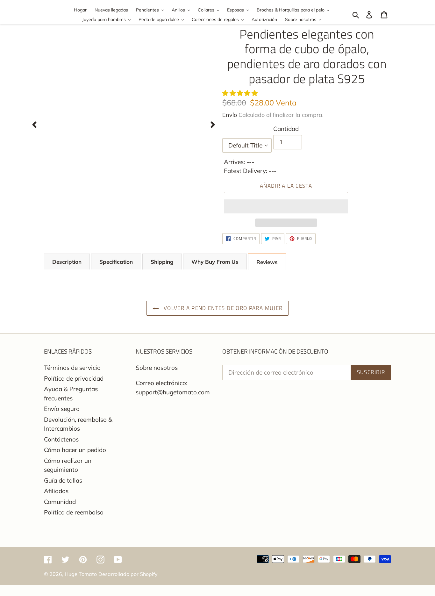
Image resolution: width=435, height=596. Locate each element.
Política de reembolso (73, 512)
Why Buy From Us (215, 261)
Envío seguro (62, 409)
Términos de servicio (72, 367)
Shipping (162, 261)
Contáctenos (61, 439)
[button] (240, 93)
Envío (229, 114)
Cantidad (286, 129)
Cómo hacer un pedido (75, 450)
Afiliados (56, 491)
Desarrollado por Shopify (128, 574)
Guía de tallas (63, 480)
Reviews (267, 262)
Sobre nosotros (157, 367)
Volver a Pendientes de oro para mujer (222, 308)
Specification (116, 261)
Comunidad (60, 502)
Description (67, 261)
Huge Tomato (81, 574)
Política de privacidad (73, 378)
